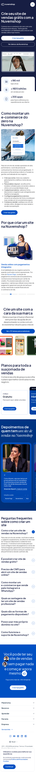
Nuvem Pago (11, 274)
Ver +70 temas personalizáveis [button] (18, 331)
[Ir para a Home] (8, 5)
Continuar (9, 767)
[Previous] (25, 495)
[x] (18, 736)
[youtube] (14, 736)
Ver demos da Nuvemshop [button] (18, 44)
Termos (21, 746)
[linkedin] (22, 736)
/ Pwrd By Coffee (21, 489)
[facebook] (26, 736)
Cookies (6, 761)
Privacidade (28, 746)
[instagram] (10, 736)
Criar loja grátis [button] (18, 38)
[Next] (28, 495)
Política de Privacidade (19, 759)
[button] (32, 4)
